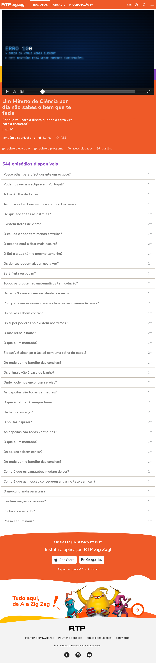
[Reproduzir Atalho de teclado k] (7, 91)
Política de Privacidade (39, 638)
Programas (40, 5)
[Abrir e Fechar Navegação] (152, 4)
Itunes (46, 138)
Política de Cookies (70, 638)
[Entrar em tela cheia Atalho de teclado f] (148, 91)
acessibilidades (82, 148)
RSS (63, 138)
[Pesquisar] (144, 4)
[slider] (89, 91)
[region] (78, 52)
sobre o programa (51, 148)
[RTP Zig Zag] (13, 5)
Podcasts (58, 5)
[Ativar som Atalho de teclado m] (21, 91)
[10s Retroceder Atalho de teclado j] (14, 91)
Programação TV (81, 5)
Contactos (122, 638)
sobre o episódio (18, 148)
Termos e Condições (99, 638)
